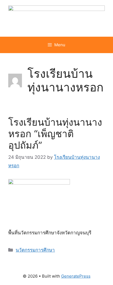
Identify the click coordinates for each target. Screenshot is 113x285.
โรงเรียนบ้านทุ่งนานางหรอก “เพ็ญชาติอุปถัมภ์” (55, 133)
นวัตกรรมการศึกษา (35, 250)
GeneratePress (76, 276)
